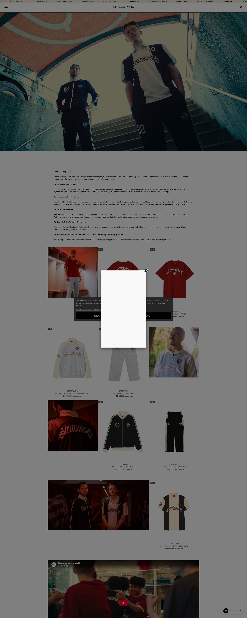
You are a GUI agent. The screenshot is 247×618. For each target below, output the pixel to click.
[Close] (146, 270)
